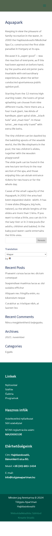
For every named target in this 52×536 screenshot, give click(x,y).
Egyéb (9, 351)
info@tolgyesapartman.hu (20, 477)
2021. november (15, 337)
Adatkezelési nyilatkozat (19, 418)
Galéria (9, 393)
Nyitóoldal (11, 385)
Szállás (9, 389)
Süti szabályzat (13, 423)
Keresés (41, 240)
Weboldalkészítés (21, 513)
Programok (11, 398)
